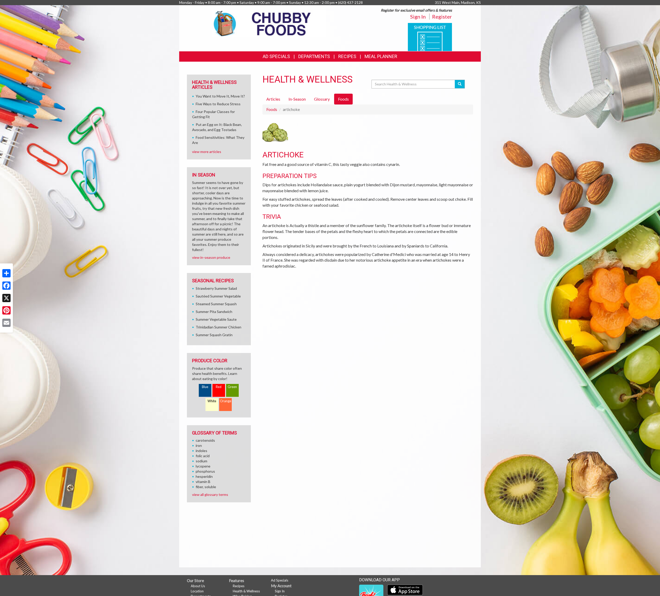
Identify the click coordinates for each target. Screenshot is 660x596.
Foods (271, 109)
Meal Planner (381, 56)
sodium (201, 461)
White (212, 401)
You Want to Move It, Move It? (220, 96)
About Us (198, 586)
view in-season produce (211, 257)
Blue (205, 387)
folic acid (203, 456)
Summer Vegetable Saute (216, 319)
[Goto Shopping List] (430, 36)
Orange (225, 401)
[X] (6, 298)
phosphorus (205, 471)
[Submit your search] (460, 84)
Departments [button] (314, 56)
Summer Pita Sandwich (214, 311)
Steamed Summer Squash (216, 304)
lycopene (203, 466)
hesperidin (204, 476)
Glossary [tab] (322, 98)
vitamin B (203, 481)
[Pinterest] (6, 310)
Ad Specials (276, 56)
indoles (201, 450)
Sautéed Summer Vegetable (218, 296)
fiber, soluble (206, 487)
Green (232, 387)
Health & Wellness (246, 591)
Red (218, 387)
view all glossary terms (210, 494)
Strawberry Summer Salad (216, 288)
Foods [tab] (343, 98)
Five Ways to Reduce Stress (218, 104)
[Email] (6, 323)
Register (442, 16)
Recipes (347, 56)
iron (199, 445)
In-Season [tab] (297, 98)
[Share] (6, 273)
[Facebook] (6, 285)
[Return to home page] (269, 23)
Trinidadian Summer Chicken (218, 327)
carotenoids (205, 440)
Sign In (418, 16)
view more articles (206, 151)
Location (197, 591)
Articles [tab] (273, 98)
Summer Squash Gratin (214, 335)
